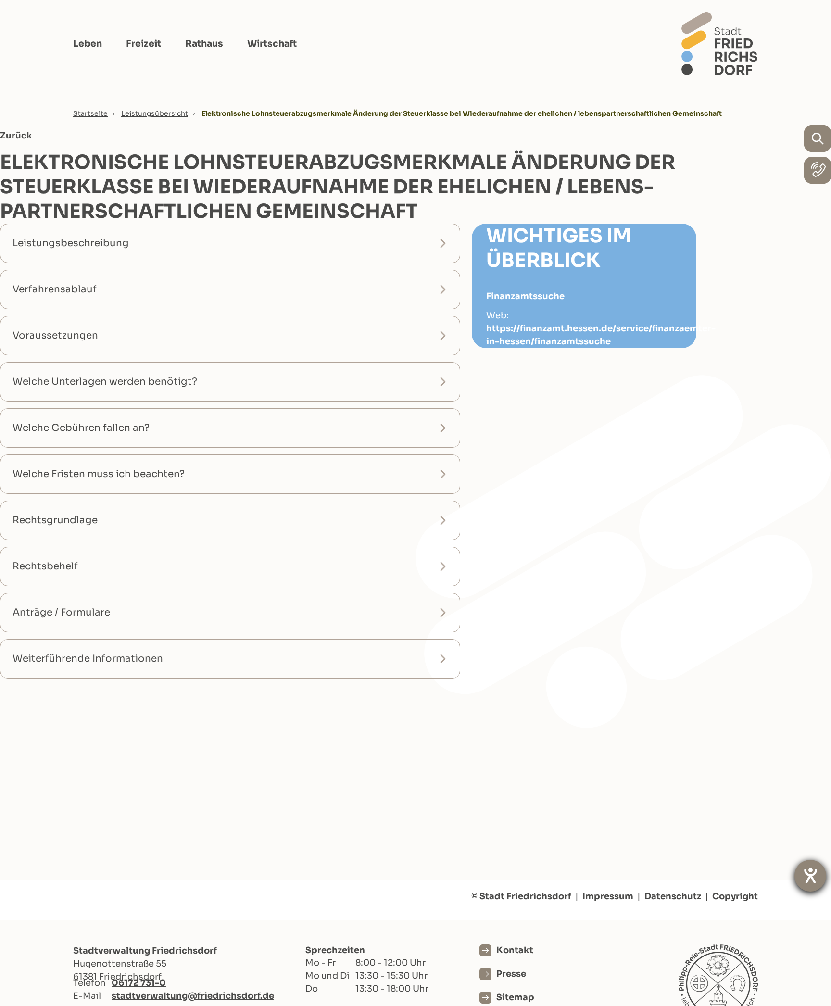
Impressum (607, 896)
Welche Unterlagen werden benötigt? (105, 382)
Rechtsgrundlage (55, 520)
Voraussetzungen (55, 335)
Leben (87, 44)
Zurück (16, 135)
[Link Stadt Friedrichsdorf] (719, 43)
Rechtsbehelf (45, 566)
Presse (511, 973)
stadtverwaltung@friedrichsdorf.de (193, 996)
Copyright (735, 896)
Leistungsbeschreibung (71, 243)
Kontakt (514, 950)
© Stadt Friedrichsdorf (521, 896)
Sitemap (515, 997)
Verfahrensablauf (55, 289)
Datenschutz (672, 896)
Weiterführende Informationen (88, 659)
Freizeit (143, 44)
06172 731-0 (139, 983)
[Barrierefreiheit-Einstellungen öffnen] (810, 876)
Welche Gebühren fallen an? (81, 428)
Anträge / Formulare (61, 612)
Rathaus (204, 44)
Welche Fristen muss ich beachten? (99, 474)
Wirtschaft (272, 44)
